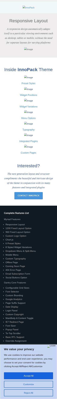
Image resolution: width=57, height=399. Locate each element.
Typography (28, 129)
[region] (28, 372)
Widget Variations (29, 106)
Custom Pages (28, 152)
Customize (28, 384)
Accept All (28, 376)
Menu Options (28, 118)
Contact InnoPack (28, 196)
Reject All (28, 393)
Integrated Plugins (28, 141)
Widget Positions (28, 95)
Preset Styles (28, 83)
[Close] (51, 346)
